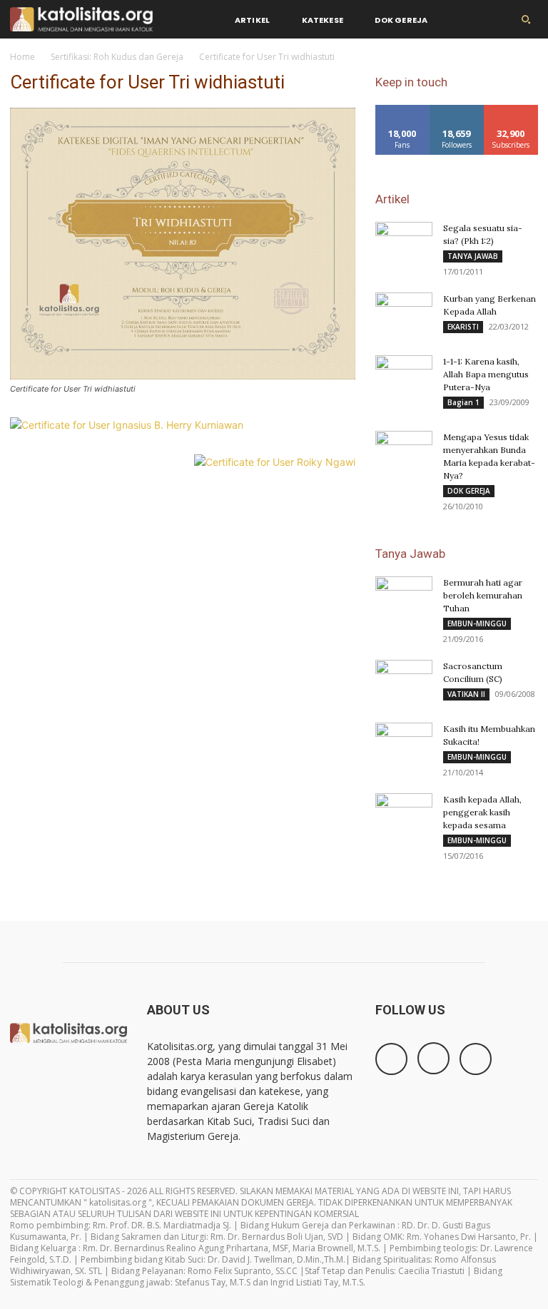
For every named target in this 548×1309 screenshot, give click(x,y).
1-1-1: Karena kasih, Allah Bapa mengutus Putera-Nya (486, 374)
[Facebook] (391, 1059)
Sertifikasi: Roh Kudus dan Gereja (117, 57)
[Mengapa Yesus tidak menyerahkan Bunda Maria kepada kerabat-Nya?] (403, 451)
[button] (526, 19)
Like (403, 110)
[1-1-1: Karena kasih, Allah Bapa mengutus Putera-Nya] (403, 375)
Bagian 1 (463, 402)
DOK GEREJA (468, 491)
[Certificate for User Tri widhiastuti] (182, 376)
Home (22, 57)
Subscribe (511, 110)
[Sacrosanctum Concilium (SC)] (403, 680)
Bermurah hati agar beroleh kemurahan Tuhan (482, 595)
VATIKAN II (466, 694)
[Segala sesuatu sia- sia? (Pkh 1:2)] (403, 242)
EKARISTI (463, 327)
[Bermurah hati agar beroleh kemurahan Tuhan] (403, 592)
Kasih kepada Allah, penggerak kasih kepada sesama (482, 812)
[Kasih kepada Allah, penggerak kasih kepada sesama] (403, 809)
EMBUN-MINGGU (477, 623)
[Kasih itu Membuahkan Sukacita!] (403, 743)
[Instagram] (433, 1058)
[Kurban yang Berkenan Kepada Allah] (403, 312)
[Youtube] (476, 1059)
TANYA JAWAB (472, 256)
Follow (457, 110)
